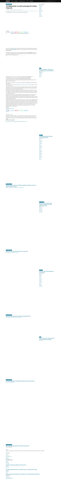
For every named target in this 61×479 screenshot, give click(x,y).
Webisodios (31, 1)
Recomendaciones (22, 1)
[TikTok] (51, 1)
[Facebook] (46, 1)
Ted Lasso (41, 270)
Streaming (16, 1)
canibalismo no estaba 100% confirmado (23, 84)
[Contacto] (47, 1)
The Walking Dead (9, 4)
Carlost (7, 449)
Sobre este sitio (8, 477)
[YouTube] (52, 1)
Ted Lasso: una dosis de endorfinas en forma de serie (16, 464)
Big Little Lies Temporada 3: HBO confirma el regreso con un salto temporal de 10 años (45, 204)
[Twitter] (50, 1)
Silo (40, 68)
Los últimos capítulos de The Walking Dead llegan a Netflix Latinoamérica (20, 381)
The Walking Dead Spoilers (10, 108)
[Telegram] (49, 1)
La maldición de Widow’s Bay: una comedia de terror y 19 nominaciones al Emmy (21, 469)
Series (12, 1)
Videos (27, 1)
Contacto (7, 476)
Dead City (41, 135)
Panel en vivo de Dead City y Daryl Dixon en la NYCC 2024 (17, 251)
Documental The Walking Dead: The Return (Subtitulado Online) (18, 316)
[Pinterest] (48, 1)
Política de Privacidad (9, 478)
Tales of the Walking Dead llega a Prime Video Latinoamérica (17, 445)
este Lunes (16, 76)
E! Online (32, 94)
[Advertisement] (45, 353)
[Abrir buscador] (54, 1)
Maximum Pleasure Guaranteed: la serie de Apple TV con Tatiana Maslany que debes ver (23, 474)
